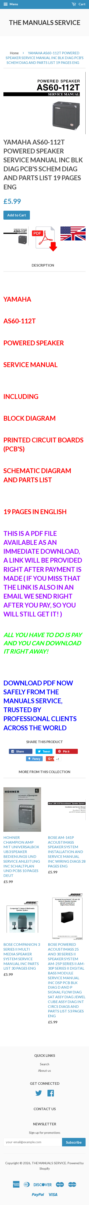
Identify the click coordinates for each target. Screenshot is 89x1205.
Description (43, 265)
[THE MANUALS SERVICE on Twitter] (38, 1092)
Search (44, 1064)
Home (14, 53)
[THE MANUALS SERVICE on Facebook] (50, 1092)
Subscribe (74, 1142)
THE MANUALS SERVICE (44, 22)
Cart (82, 4)
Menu (13, 4)
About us (44, 1070)
